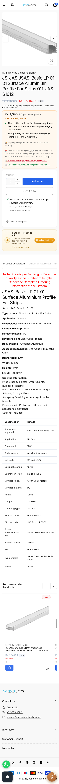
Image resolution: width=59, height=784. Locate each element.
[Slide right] (53, 39)
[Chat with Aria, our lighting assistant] (52, 777)
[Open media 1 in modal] (29, 39)
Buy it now (29, 190)
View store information (20, 210)
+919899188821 (15, 712)
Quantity (10, 175)
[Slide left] (5, 39)
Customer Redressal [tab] (40, 263)
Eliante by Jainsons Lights (19, 72)
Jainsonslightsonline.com (43, 778)
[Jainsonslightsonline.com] (13, 692)
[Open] (7, 776)
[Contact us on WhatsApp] (6, 764)
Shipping (19, 106)
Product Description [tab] (14, 263)
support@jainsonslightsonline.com (24, 717)
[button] (4, 5)
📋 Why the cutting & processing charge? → (26, 160)
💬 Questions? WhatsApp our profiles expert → (27, 164)
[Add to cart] (9, 668)
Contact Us (12, 707)
